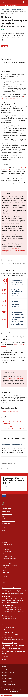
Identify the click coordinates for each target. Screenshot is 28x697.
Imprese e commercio (7, 561)
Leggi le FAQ (4, 675)
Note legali (4, 666)
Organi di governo (6, 511)
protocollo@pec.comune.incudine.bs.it (13, 639)
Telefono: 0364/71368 (9, 627)
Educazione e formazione (8, 556)
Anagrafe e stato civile (7, 544)
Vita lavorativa (5, 573)
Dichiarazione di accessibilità (8, 672)
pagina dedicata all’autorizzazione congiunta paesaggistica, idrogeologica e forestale (13, 250)
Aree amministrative (7, 514)
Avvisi (3, 533)
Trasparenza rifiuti (7, 605)
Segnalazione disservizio (7, 678)
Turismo (4, 570)
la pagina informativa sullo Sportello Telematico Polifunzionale (13, 98)
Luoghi (3, 580)
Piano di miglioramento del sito (8, 684)
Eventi (3, 582)
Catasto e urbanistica (16, 9)
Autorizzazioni (5, 549)
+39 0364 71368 (9, 426)
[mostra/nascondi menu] (2, 5)
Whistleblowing (7, 616)
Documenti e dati (6, 523)
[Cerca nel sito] (25, 5)
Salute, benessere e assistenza (9, 565)
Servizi (7, 9)
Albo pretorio (6, 596)
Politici (3, 519)
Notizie (3, 530)
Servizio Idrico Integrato (9, 643)
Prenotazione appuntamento (8, 681)
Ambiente (4, 542)
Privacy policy (4, 669)
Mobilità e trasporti (6, 563)
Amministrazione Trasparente (11, 588)
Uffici (3, 516)
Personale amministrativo (8, 521)
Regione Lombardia (6, 2)
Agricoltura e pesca (6, 540)
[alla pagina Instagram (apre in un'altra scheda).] (5, 659)
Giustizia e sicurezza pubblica (9, 558)
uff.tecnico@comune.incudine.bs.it (14, 428)
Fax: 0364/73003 (7, 629)
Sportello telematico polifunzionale (13, 378)
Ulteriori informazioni (6, 695)
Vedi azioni (12, 40)
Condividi (5, 40)
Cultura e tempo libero (7, 554)
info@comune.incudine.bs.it (10, 637)
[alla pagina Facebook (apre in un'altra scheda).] (2, 659)
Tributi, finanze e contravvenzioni (10, 568)
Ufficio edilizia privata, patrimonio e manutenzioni (12, 423)
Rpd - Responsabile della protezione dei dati (13, 652)
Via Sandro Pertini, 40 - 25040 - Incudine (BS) (14, 625)
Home (2, 9)
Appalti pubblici (5, 547)
